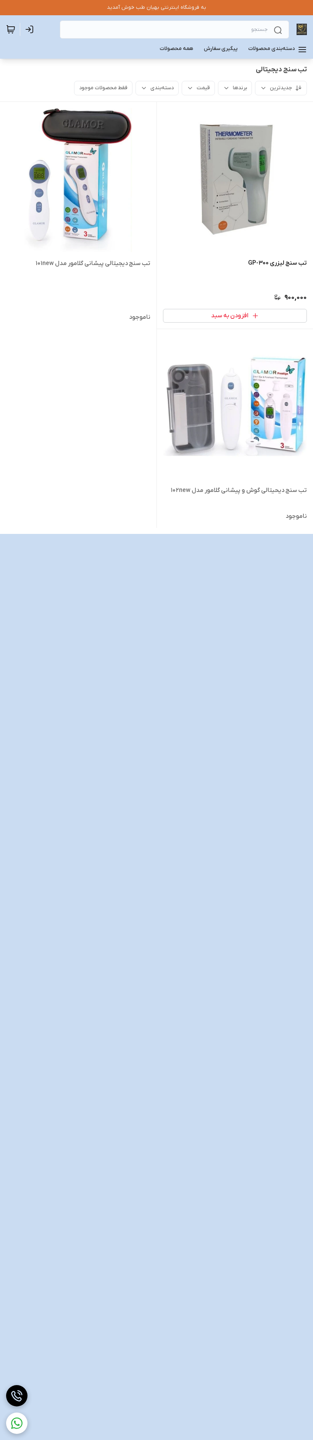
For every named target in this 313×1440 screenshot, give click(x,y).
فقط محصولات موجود (103, 88)
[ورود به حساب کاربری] (31, 29)
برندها (240, 88)
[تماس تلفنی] (16, 1395)
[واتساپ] (16, 1423)
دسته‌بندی (162, 88)
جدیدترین (281, 88)
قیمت (203, 88)
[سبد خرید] (10, 29)
